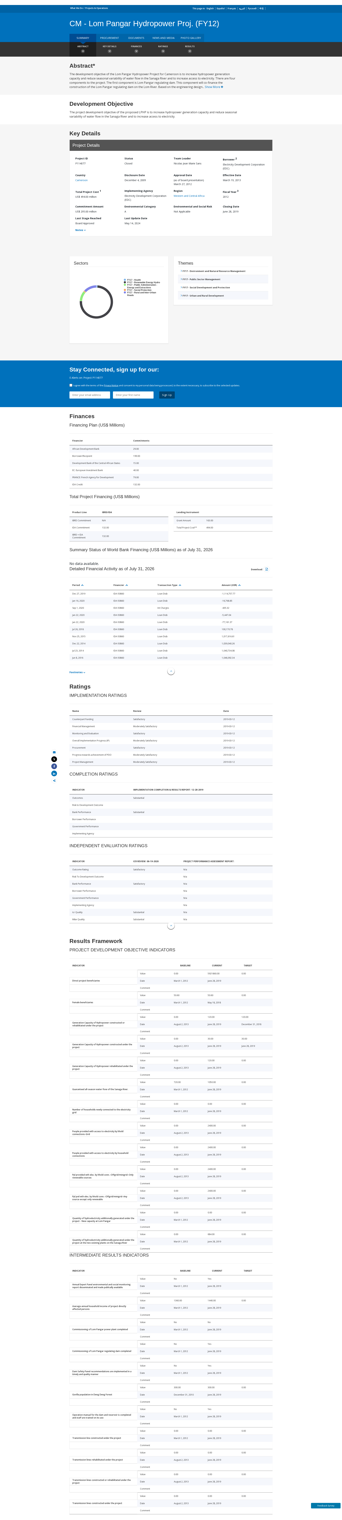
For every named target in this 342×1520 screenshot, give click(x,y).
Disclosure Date (135, 175)
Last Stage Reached (88, 218)
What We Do (76, 8)
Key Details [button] (109, 46)
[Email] (54, 752)
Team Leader (182, 158)
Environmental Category (140, 206)
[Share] (54, 766)
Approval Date (183, 175)
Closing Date (231, 206)
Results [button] (190, 46)
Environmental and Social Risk (193, 206)
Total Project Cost (88, 191)
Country (80, 175)
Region (178, 191)
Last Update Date (136, 218)
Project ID (81, 158)
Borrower (230, 159)
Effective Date (232, 175)
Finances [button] (136, 46)
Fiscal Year (231, 191)
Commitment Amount (89, 206)
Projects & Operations (96, 8)
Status (129, 158)
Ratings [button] (163, 46)
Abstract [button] (83, 46)
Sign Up (167, 395)
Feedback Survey (325, 1505)
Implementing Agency (139, 191)
